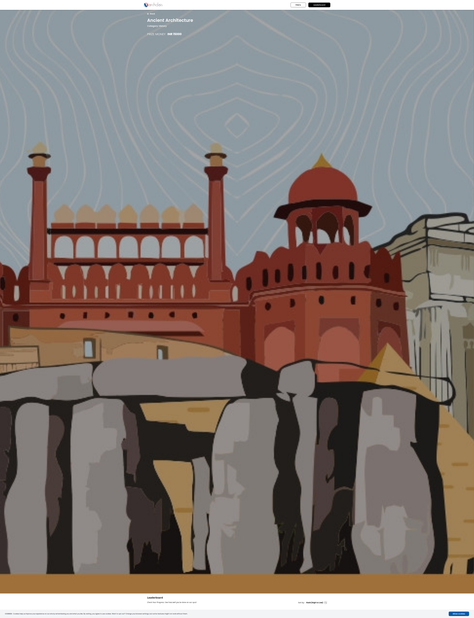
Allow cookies (459, 614)
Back (152, 13)
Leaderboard (319, 5)
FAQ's (298, 5)
